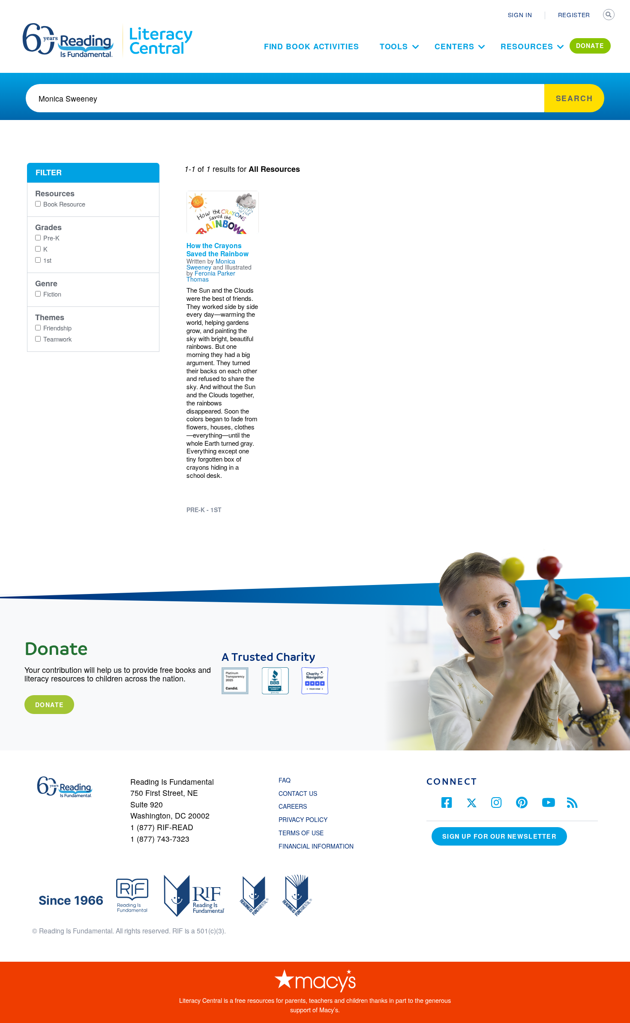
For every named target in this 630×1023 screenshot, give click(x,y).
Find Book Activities (311, 46)
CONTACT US (300, 793)
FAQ (285, 780)
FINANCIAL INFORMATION (316, 846)
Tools (394, 46)
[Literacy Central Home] (160, 27)
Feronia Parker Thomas (210, 276)
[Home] (74, 27)
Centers (454, 46)
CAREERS (293, 806)
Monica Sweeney (210, 264)
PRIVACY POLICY (303, 819)
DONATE (590, 45)
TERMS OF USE (305, 832)
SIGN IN (520, 14)
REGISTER (574, 14)
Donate (49, 704)
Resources (527, 46)
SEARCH (609, 15)
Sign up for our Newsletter (499, 836)
